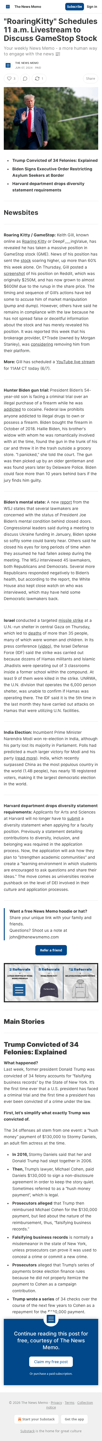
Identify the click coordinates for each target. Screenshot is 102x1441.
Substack (27, 1431)
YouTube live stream (75, 361)
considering (42, 344)
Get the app (74, 1419)
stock (26, 260)
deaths (35, 633)
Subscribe (74, 6)
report (66, 502)
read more (26, 758)
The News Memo (27, 63)
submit (73, 818)
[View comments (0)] (25, 78)
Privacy (56, 1402)
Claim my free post (51, 1361)
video (44, 646)
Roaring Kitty (34, 241)
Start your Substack (38, 1419)
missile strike (71, 620)
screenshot (14, 273)
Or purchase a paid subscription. (51, 1374)
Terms (69, 1402)
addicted (12, 409)
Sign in (92, 6)
